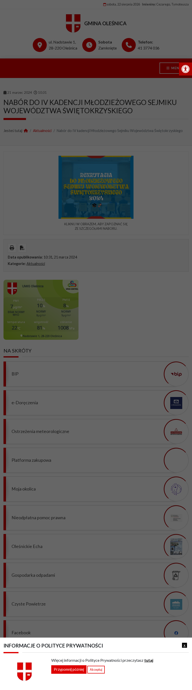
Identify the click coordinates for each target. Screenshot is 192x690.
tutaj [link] (148, 660)
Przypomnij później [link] (69, 669)
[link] (185, 69)
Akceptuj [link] (96, 670)
